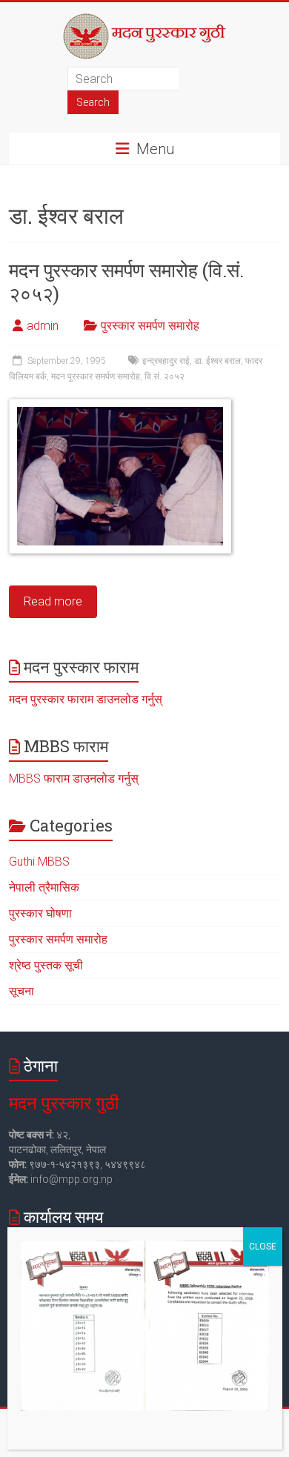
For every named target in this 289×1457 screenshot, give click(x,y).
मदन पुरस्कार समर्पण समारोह (95, 376)
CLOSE (262, 1246)
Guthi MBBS (39, 861)
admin (43, 326)
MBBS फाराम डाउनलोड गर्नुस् (74, 778)
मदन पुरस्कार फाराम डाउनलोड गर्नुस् (85, 699)
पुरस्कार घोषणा (40, 913)
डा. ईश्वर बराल (217, 361)
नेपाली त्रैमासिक (44, 887)
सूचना (21, 991)
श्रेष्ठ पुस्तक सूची (46, 965)
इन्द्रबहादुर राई (166, 361)
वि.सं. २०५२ (164, 376)
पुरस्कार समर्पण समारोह (150, 326)
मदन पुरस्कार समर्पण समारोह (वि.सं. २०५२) (126, 281)
